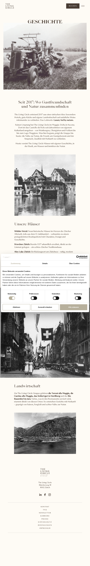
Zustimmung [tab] (16, 263)
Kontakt (45, 506)
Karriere (45, 516)
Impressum (45, 528)
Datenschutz (45, 522)
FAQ (45, 510)
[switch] (34, 298)
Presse (45, 519)
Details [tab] (45, 263)
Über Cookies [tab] (74, 263)
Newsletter (45, 513)
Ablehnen (16, 307)
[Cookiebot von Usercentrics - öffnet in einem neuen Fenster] (77, 257)
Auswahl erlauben (45, 307)
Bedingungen (45, 525)
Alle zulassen (73, 307)
